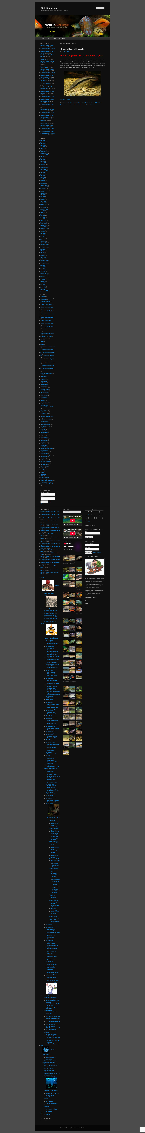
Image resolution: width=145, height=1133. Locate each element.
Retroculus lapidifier (52, 733)
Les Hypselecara (44, 431)
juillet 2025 (43, 158)
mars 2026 (42, 146)
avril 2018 (42, 284)
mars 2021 (42, 238)
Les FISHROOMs (44, 421)
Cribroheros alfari (51, 672)
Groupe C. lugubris (53, 830)
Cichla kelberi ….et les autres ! (53, 664)
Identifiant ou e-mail (44, 492)
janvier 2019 (43, 271)
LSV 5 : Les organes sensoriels (53, 1027)
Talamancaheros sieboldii (53, 744)
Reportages (43, 474)
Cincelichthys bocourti (52, 667)
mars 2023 (42, 199)
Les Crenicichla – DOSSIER (46, 407)
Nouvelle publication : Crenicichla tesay (49, 511)
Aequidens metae (51, 777)
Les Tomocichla (44, 466)
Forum (63, 38)
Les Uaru (42, 467)
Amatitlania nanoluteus (52, 643)
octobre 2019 (43, 262)
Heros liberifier (50, 937)
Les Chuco (42, 399)
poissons (88, 104)
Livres (41, 471)
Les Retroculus (44, 453)
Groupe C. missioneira (54, 859)
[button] (66, 560)
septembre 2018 (44, 278)
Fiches (54, 38)
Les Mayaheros (44, 440)
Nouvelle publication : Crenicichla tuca (49, 514)
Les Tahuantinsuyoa (45, 461)
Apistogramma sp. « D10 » (53, 790)
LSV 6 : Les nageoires (51, 1029)
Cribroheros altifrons (52, 673)
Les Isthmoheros (44, 434)
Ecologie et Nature (44, 338)
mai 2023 (42, 196)
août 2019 (42, 265)
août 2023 (42, 191)
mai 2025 (42, 161)
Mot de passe (43, 496)
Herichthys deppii (51, 688)
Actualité (48, 38)
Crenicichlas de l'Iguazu (46, 336)
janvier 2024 (43, 183)
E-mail (86, 531)
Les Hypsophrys (44, 432)
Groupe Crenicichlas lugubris (47, 359)
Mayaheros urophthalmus (53, 713)
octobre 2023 (43, 188)
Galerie (42, 343)
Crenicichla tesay (55, 826)
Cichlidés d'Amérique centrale (47, 330)
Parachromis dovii (51, 723)
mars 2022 (42, 219)
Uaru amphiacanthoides (52, 980)
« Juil (88, 522)
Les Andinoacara (44, 391)
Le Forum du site (46, 1114)
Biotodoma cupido (51, 794)
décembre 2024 (44, 166)
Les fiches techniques (45, 419)
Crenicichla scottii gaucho (72, 49)
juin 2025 (42, 159)
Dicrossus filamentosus (52, 926)
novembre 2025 (44, 153)
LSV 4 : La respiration (51, 1026)
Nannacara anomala (51, 964)
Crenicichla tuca (54, 854)
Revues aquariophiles (49, 593)
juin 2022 (42, 214)
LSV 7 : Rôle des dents (51, 1031)
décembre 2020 (44, 242)
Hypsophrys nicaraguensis (53, 694)
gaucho (84, 104)
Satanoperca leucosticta (52, 972)
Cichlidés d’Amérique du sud (72, 102)
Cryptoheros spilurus (52, 680)
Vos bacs (42, 487)
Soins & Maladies (44, 477)
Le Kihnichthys (44, 378)
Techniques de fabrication (46, 480)
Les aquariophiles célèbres (48, 1062)
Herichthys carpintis (52, 686)
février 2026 (43, 148)
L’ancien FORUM (48, 1092)
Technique (42, 479)
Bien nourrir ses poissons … (52, 999)
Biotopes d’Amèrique (49, 1097)
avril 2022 (42, 217)
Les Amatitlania (44, 387)
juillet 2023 (43, 193)
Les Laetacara (49, 955)
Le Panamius (43, 379)
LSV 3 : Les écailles (50, 1024)
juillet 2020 (43, 251)
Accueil (42, 38)
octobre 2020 (43, 246)
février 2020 (43, 257)
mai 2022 (42, 215)
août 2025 (42, 156)
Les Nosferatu (43, 447)
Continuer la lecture (65, 99)
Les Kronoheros (44, 437)
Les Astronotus (44, 394)
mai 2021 (42, 235)
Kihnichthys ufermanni (52, 701)
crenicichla (77, 104)
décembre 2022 (44, 204)
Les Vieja (42, 469)
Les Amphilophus (44, 389)
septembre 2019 (44, 263)
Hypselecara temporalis (52, 945)
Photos (42, 472)
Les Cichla (42, 400)
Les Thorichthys (44, 464)
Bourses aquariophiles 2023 (46, 323)
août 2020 (42, 249)
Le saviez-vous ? (48, 1015)
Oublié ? (50, 502)
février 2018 (43, 287)
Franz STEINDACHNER (49, 1076)
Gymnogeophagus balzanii (53, 932)
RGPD (41, 475)
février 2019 (43, 270)
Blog (59, 38)
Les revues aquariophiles (46, 455)
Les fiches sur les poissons (46, 416)
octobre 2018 (43, 276)
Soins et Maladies (48, 1010)
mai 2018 (42, 283)
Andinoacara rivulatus (52, 782)
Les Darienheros (44, 413)
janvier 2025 (43, 164)
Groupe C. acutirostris (54, 828)
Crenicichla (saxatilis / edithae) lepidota (55, 913)
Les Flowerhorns (49, 640)
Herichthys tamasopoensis (53, 691)
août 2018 (42, 279)
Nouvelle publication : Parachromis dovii (50, 530)
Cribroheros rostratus (52, 677)
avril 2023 (42, 198)
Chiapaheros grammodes (53, 659)
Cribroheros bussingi (52, 675)
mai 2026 (42, 145)
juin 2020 (42, 252)
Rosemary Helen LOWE (49, 1070)
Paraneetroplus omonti (52, 730)
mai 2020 (42, 254)
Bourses (42, 303)
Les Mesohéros (44, 442)
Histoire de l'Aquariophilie (46, 373)
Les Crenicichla (44, 405)
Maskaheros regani (51, 709)
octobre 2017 (43, 289)
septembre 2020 (44, 247)
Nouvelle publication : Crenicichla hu (49, 521)
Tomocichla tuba (51, 750)
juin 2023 (42, 195)
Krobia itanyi (50, 953)
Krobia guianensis (51, 951)
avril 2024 (42, 178)
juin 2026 (42, 143)
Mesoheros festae (51, 935)
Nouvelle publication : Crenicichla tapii (49, 517)
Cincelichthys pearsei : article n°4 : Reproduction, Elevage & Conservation (47, 133)
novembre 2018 (44, 275)
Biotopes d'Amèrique (45, 301)
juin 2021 (42, 233)
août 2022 (42, 211)
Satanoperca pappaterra (52, 974)
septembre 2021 (44, 228)
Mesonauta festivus (51, 959)
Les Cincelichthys (44, 402)
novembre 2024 (44, 167)
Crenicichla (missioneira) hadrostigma (55, 865)
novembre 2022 (44, 206)
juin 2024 (42, 175)
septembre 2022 (44, 209)
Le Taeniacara (43, 381)
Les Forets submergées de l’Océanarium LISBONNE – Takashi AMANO (53, 1109)
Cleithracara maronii (52, 797)
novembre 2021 (44, 225)
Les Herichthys (43, 427)
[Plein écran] (80, 524)
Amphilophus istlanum (52, 651)
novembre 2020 (44, 244)
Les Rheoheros (44, 456)
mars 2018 (42, 286)
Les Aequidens (43, 386)
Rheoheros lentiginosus (52, 737)
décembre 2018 (44, 273)
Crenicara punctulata (52, 802)
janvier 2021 (43, 241)
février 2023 (43, 201)
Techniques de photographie (47, 483)
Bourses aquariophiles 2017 (46, 304)
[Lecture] (64, 524)
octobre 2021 (43, 226)
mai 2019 (42, 267)
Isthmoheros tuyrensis (52, 697)
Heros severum (50, 939)
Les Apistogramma (44, 392)
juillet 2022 (43, 212)
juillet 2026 (43, 142)
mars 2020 (42, 255)
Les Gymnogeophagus (45, 424)
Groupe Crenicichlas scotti (87, 102)
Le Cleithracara (44, 375)
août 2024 (42, 172)
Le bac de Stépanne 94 (52, 1103)
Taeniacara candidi (51, 977)
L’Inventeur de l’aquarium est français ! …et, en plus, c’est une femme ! (52, 1065)
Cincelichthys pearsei (52, 669)
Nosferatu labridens (51, 717)
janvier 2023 (43, 202)
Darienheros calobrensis (53, 683)
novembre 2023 (44, 186)
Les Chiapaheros (44, 397)
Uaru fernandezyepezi (52, 982)
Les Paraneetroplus (45, 451)
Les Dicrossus (43, 415)
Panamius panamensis (52, 720)
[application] (72, 520)
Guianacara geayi (51, 929)
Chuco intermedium (52, 662)
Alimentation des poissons (46, 298)
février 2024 (43, 182)
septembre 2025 (44, 155)
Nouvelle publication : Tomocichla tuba (49, 556)
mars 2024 (42, 180)
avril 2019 (42, 268)
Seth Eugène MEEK (48, 1072)
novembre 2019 (44, 260)
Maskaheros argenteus (52, 707)
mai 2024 (42, 177)
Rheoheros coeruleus (52, 736)
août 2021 (42, 230)
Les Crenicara (43, 403)
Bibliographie (43, 299)
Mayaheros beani (51, 712)
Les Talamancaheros (45, 463)
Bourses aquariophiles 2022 (46, 320)
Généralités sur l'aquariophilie (47, 346)
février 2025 (43, 162)
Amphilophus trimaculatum (53, 656)
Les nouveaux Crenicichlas (46, 448)
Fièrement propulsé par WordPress (78, 1127)
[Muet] (78, 524)
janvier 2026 (43, 150)
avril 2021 (42, 236)
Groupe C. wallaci (53, 919)
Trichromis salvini (51, 753)
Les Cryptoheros (44, 411)
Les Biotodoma (44, 395)
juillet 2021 (43, 231)
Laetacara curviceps (52, 956)
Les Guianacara (44, 423)
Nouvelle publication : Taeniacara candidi (50, 562)
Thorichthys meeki (51, 747)
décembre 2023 (44, 185)
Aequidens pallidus (51, 779)
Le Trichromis (43, 383)
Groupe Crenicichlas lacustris (47, 355)
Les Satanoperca (44, 459)
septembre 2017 (44, 291)
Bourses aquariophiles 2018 (46, 307)
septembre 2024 (44, 170)
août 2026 (42, 140)
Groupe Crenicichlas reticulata (47, 362)
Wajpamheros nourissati (53, 766)
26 (91, 518)
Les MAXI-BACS (44, 439)
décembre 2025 (44, 151)
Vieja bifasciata (50, 760)
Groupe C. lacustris (53, 841)
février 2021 (43, 239)
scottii (92, 104)
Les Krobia (43, 435)
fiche (81, 104)
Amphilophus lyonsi (52, 654)
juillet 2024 (43, 174)
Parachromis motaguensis (53, 725)
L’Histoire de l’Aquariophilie (50, 1060)
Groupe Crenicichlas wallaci (47, 370)
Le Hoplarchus (43, 376)
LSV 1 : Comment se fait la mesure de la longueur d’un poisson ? (53, 1018)
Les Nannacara (43, 445)
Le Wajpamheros (44, 384)
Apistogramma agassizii (53, 789)
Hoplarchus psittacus (52, 948)
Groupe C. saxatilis (53, 900)
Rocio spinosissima (52, 741)
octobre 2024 (43, 169)
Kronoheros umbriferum (53, 704)
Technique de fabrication (51, 1034)
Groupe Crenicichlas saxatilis (47, 365)
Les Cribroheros (44, 410)
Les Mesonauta (44, 443)
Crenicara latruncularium (53, 800)
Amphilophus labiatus (52, 653)
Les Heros (42, 429)
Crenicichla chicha (55, 822)
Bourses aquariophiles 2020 (46, 314)
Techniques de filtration (46, 482)
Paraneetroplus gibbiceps (53, 728)
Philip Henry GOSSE (49, 1068)
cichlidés (72, 104)
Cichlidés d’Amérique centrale (51, 638)
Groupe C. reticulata (53, 868)
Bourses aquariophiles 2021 (46, 317)
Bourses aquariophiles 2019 (46, 311)
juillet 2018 (43, 281)
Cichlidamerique (49, 8)
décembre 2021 (44, 223)
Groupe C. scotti (53, 916)
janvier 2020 (43, 259)
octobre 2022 (43, 207)
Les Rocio (42, 458)
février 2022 (43, 220)
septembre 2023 (44, 190)
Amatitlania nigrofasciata (53, 645)
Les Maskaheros (49, 706)
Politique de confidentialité (64, 1127)
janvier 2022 (43, 222)
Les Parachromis (44, 450)
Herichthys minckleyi (52, 689)
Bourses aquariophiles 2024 (46, 327)
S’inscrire (42, 503)
